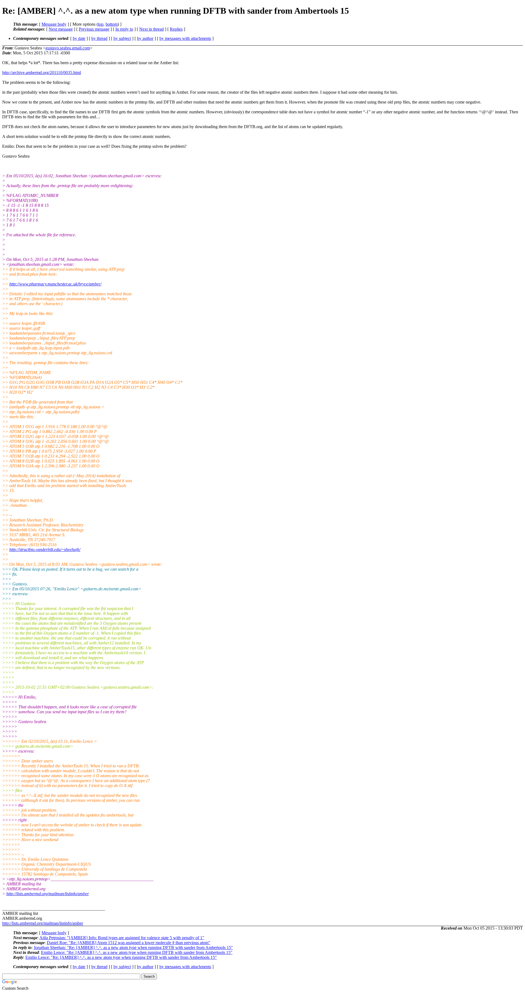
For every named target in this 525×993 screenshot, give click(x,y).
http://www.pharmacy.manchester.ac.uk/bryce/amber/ (55, 284)
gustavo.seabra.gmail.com (67, 48)
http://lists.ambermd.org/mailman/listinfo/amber (47, 893)
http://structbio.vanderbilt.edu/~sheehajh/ (44, 549)
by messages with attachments (185, 38)
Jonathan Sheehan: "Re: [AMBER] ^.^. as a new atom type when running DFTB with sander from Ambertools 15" (133, 947)
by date (79, 38)
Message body (54, 24)
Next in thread (151, 29)
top (100, 24)
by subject (122, 38)
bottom (112, 24)
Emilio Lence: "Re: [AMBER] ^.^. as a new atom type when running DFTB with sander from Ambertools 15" (136, 952)
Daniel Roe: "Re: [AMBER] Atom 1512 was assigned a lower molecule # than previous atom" (128, 942)
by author (145, 38)
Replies (176, 29)
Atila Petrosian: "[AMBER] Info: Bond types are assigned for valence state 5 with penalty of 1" (121, 937)
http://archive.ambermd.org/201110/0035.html (41, 72)
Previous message (94, 29)
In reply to (124, 29)
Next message (61, 29)
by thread (99, 38)
